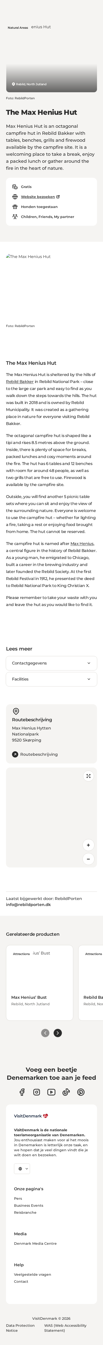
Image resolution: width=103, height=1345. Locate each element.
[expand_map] (88, 776)
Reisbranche (25, 1212)
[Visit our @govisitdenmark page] (66, 1092)
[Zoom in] (88, 845)
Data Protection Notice (20, 1328)
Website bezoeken (38, 196)
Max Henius (82, 543)
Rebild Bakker (20, 381)
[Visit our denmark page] (22, 1092)
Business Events (28, 1205)
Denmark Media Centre (35, 1243)
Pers (18, 1198)
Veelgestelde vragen (32, 1274)
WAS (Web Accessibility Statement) (65, 1328)
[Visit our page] (36, 1092)
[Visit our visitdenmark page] (51, 1092)
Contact (21, 1281)
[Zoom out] (88, 859)
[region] (51, 818)
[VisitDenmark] (31, 1116)
